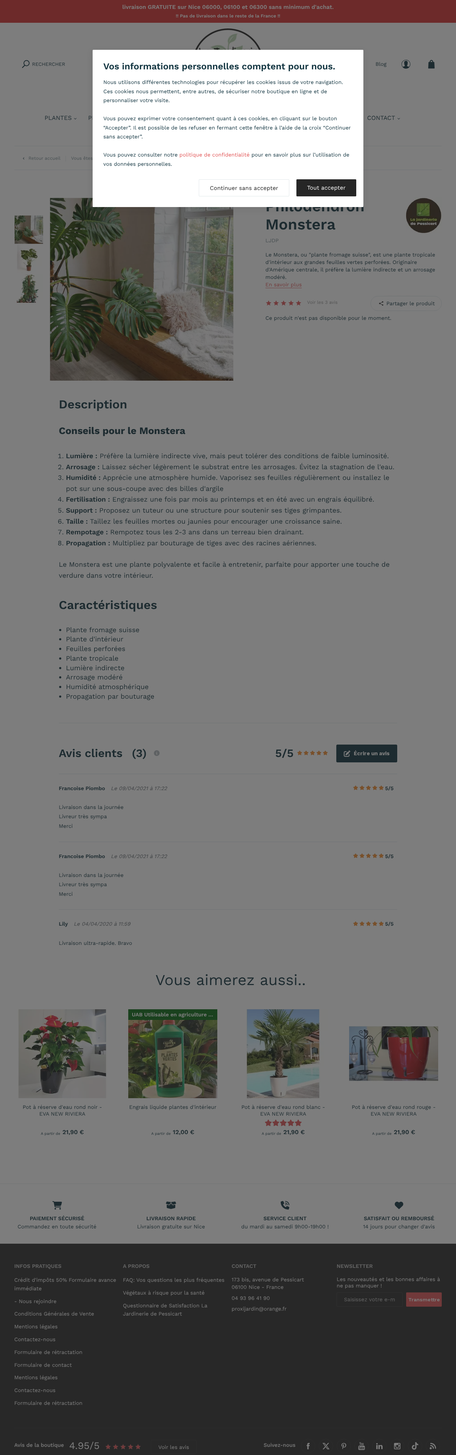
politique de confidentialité (215, 155)
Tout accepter (326, 187)
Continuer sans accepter (244, 188)
